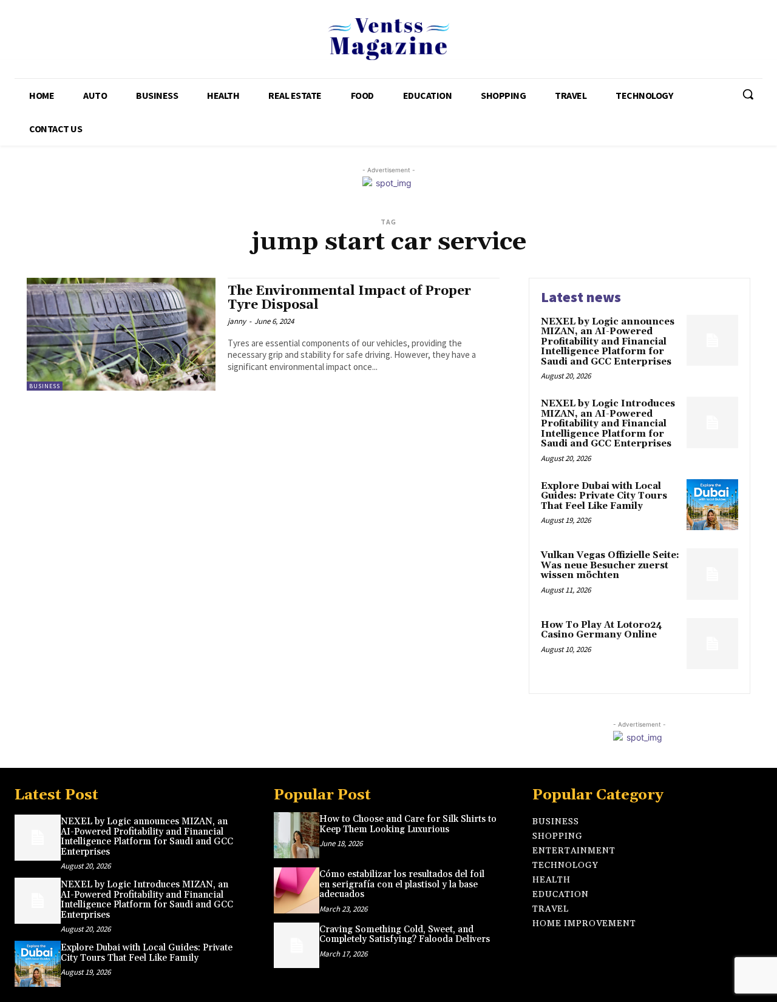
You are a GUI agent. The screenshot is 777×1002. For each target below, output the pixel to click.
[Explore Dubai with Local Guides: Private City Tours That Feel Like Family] (712, 505)
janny (237, 321)
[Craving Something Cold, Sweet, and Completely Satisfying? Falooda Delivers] (297, 946)
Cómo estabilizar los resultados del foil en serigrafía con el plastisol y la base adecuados (401, 884)
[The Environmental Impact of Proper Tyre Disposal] (121, 334)
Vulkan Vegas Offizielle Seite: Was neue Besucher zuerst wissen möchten (610, 565)
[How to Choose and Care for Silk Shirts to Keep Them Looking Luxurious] (297, 835)
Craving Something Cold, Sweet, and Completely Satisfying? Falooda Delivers (404, 935)
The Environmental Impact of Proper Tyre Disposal (349, 298)
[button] (747, 94)
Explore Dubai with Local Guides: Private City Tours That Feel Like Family (604, 496)
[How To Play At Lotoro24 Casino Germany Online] (712, 644)
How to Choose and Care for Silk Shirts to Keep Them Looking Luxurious (408, 824)
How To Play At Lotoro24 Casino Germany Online (601, 630)
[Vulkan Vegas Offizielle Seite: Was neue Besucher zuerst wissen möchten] (712, 574)
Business (44, 386)
